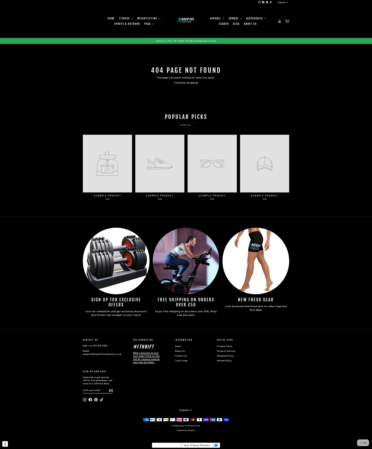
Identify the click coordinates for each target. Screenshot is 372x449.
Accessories (255, 18)
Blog (236, 23)
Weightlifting (147, 18)
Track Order (181, 360)
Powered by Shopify (186, 430)
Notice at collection (166, 445)
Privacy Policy (224, 346)
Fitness (125, 18)
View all (186, 125)
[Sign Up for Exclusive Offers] (116, 261)
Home (111, 18)
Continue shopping (186, 82)
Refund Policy (224, 360)
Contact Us (181, 355)
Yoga (148, 23)
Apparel (216, 18)
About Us (250, 23)
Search (224, 23)
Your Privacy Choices (197, 445)
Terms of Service (226, 351)
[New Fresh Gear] (255, 261)
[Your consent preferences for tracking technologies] (5, 444)
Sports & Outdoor (127, 23)
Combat (234, 18)
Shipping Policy (225, 355)
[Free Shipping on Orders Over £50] (186, 261)
